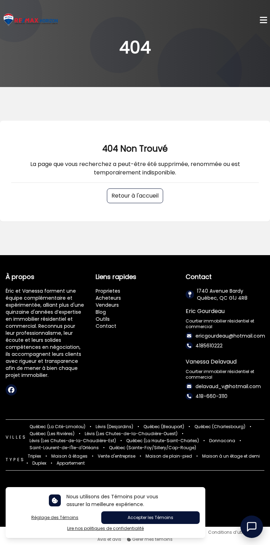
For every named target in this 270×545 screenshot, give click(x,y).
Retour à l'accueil (135, 196)
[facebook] (11, 390)
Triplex (34, 456)
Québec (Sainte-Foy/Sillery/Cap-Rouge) (152, 448)
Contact (106, 326)
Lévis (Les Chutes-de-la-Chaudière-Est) (73, 441)
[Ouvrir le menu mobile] (263, 20)
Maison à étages (69, 456)
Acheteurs (108, 297)
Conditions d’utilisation (233, 532)
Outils (103, 319)
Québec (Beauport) (163, 427)
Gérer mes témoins (152, 539)
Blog (101, 311)
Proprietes (108, 290)
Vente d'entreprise (116, 456)
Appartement (71, 463)
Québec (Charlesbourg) (219, 427)
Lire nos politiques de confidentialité (105, 528)
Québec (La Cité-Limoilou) (57, 427)
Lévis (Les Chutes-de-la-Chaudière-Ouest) (131, 434)
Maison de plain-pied (169, 456)
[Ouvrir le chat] (251, 527)
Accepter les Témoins (150, 517)
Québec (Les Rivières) (52, 434)
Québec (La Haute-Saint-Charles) (162, 441)
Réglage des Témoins (54, 517)
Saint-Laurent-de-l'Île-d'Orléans (64, 448)
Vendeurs (107, 304)
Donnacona (222, 441)
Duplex (39, 463)
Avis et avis (109, 539)
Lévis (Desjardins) (114, 427)
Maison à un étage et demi (231, 456)
